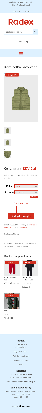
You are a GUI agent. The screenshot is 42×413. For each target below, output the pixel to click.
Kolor (9, 186)
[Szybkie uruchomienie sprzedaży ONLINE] (24, 407)
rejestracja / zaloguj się (21, 11)
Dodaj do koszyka (21, 216)
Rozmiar (9, 192)
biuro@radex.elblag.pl (26, 382)
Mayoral (23, 227)
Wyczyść (34, 197)
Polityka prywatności (21, 356)
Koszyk (20, 41)
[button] (5, 73)
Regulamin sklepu (21, 351)
